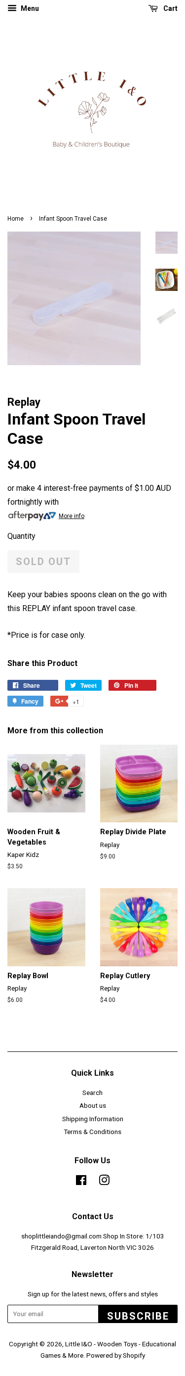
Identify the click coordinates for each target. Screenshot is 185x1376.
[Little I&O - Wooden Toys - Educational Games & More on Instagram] (104, 1182)
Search (92, 1092)
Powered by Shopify (115, 1355)
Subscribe (138, 1316)
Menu (29, 8)
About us (92, 1105)
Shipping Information (92, 1119)
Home (15, 218)
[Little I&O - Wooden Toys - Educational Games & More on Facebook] (81, 1182)
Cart (170, 8)
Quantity (21, 536)
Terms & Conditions (92, 1132)
